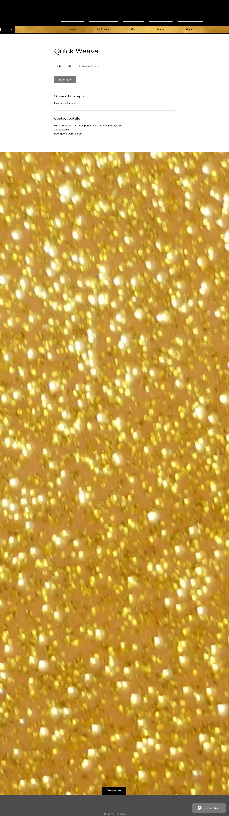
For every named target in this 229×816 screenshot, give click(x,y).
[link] (65, 79)
